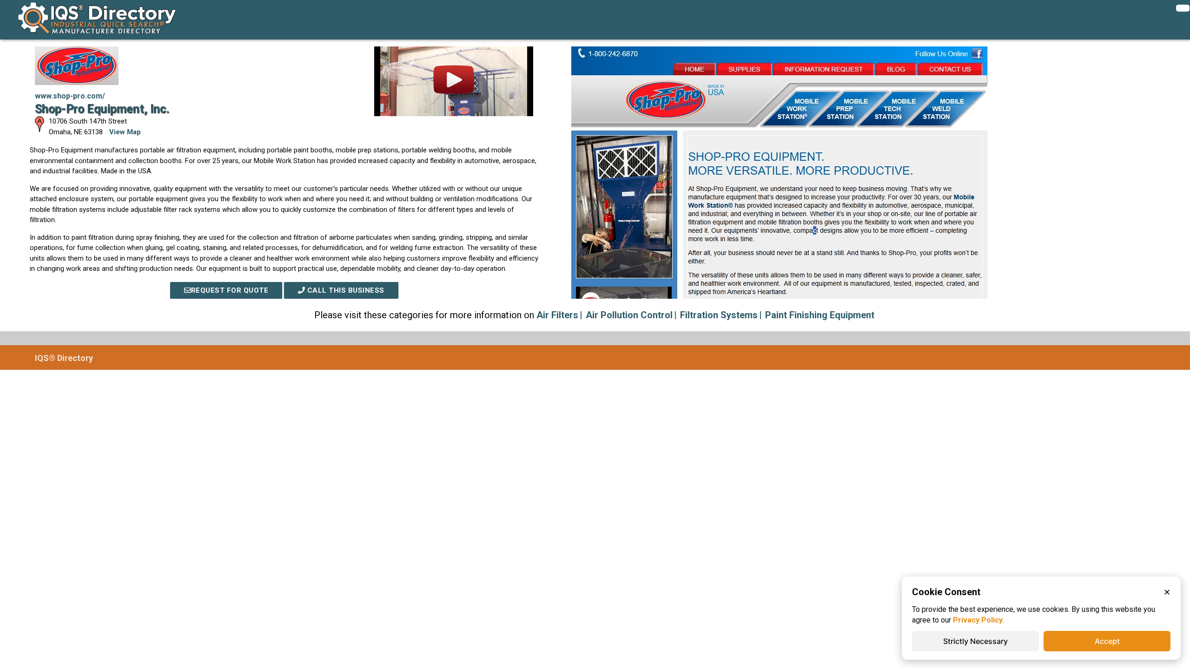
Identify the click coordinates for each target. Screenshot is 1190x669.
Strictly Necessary (975, 641)
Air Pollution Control (629, 315)
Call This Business (344, 290)
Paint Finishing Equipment (819, 315)
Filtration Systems (719, 315)
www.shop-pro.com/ (70, 96)
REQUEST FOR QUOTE (230, 290)
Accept (1107, 641)
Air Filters (557, 315)
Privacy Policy (978, 620)
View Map (125, 132)
